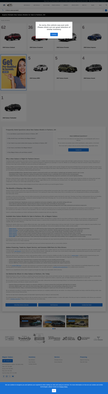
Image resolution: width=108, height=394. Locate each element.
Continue (54, 34)
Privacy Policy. (63, 387)
